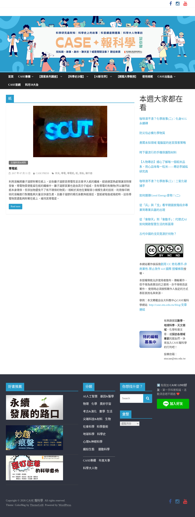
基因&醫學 (107, 396)
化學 (94, 403)
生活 (109, 411)
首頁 (11, 76)
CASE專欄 (24, 76)
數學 (103, 411)
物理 (86, 403)
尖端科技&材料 (18, 162)
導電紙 (13, 168)
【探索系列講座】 (48, 76)
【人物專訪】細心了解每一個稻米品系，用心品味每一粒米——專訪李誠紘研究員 (163, 166)
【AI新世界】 (101, 76)
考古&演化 (90, 411)
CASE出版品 (165, 76)
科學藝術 (102, 426)
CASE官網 (14, 84)
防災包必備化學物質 (152, 133)
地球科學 (88, 434)
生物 (108, 419)
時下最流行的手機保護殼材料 (158, 152)
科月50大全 (31, 84)
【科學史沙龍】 (76, 76)
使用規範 (147, 76)
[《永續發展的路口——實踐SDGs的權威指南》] (34, 397)
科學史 (101, 434)
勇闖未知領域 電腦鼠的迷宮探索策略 (162, 142)
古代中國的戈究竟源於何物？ (158, 233)
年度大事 (104, 460)
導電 (63, 173)
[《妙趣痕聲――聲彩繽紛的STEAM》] (34, 427)
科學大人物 (90, 468)
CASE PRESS (42, 173)
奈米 (57, 173)
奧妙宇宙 (105, 403)
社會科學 (90, 426)
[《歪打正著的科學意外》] (34, 457)
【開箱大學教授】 (127, 76)
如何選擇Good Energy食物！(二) (159, 195)
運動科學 (104, 449)
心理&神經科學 (92, 441)
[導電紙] (70, 108)
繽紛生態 (90, 449)
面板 (81, 173)
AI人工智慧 (90, 396)
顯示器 (89, 173)
